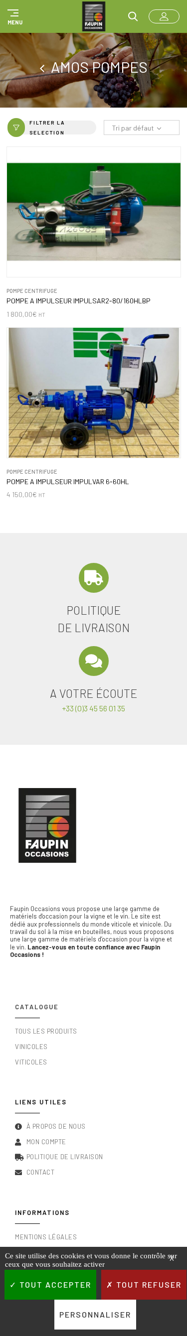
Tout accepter (54, 1284)
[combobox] (142, 128)
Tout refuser (148, 1284)
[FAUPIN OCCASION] (94, 16)
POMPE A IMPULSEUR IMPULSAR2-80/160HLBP (78, 301)
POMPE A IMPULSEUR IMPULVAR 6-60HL (67, 482)
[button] (13, 16)
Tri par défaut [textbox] (133, 128)
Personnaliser (95, 1314)
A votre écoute (93, 693)
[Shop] (45, 67)
